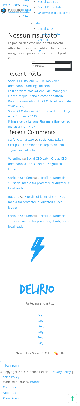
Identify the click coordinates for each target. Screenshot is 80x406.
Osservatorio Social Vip (54, 13)
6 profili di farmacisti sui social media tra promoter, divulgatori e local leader (39, 183)
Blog (38, 50)
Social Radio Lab (49, 7)
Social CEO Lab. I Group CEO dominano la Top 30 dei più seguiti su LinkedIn (36, 144)
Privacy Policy (61, 372)
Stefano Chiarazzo (21, 139)
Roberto (13, 197)
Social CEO (45, 29)
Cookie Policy (10, 377)
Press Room (11, 5)
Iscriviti (12, 365)
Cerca (12, 58)
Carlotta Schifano (20, 178)
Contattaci (10, 387)
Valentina (15, 158)
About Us (9, 393)
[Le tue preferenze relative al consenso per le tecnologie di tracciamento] (72, 398)
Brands (35, 382)
